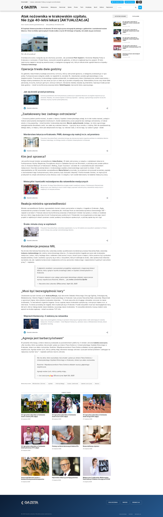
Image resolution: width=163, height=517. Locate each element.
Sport (95, 7)
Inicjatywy (88, 7)
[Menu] (140, 7)
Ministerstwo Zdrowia (38, 383)
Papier (125, 502)
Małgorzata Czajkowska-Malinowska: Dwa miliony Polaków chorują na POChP (96, 478)
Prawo (76, 7)
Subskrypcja (130, 2)
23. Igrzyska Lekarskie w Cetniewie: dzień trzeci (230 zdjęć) (64, 415)
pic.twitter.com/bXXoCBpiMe (76, 279)
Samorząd (62, 7)
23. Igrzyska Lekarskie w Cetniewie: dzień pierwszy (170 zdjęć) (33, 447)
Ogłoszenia (113, 502)
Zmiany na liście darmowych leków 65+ (65, 446)
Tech (81, 7)
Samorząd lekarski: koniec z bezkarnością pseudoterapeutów (32, 478)
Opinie (70, 7)
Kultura (102, 7)
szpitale (50, 383)
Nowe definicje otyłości (91, 446)
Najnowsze (109, 7)
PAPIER (131, 514)
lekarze (97, 383)
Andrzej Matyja (60, 383)
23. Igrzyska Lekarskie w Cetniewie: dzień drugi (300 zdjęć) (95, 415)
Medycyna (54, 7)
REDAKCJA (138, 514)
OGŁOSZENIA (122, 514)
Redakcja (136, 502)
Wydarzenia (44, 7)
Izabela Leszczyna (86, 383)
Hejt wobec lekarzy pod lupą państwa (65, 477)
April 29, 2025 (72, 284)
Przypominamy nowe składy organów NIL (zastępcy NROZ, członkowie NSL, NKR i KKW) (55, 2)
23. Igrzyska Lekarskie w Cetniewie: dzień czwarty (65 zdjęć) (33, 415)
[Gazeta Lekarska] (29, 7)
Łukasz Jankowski (72, 383)
